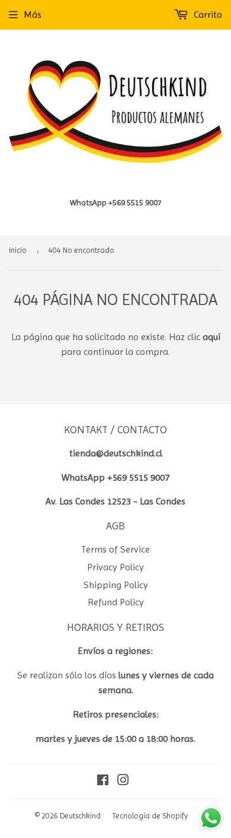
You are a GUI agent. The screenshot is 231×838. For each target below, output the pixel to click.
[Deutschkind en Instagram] (123, 781)
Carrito (206, 14)
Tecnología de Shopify (150, 815)
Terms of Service (115, 549)
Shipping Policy (116, 585)
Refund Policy (116, 602)
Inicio (18, 250)
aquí (211, 336)
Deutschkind (80, 815)
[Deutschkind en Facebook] (103, 781)
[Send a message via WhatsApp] (211, 818)
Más (32, 14)
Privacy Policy (115, 567)
